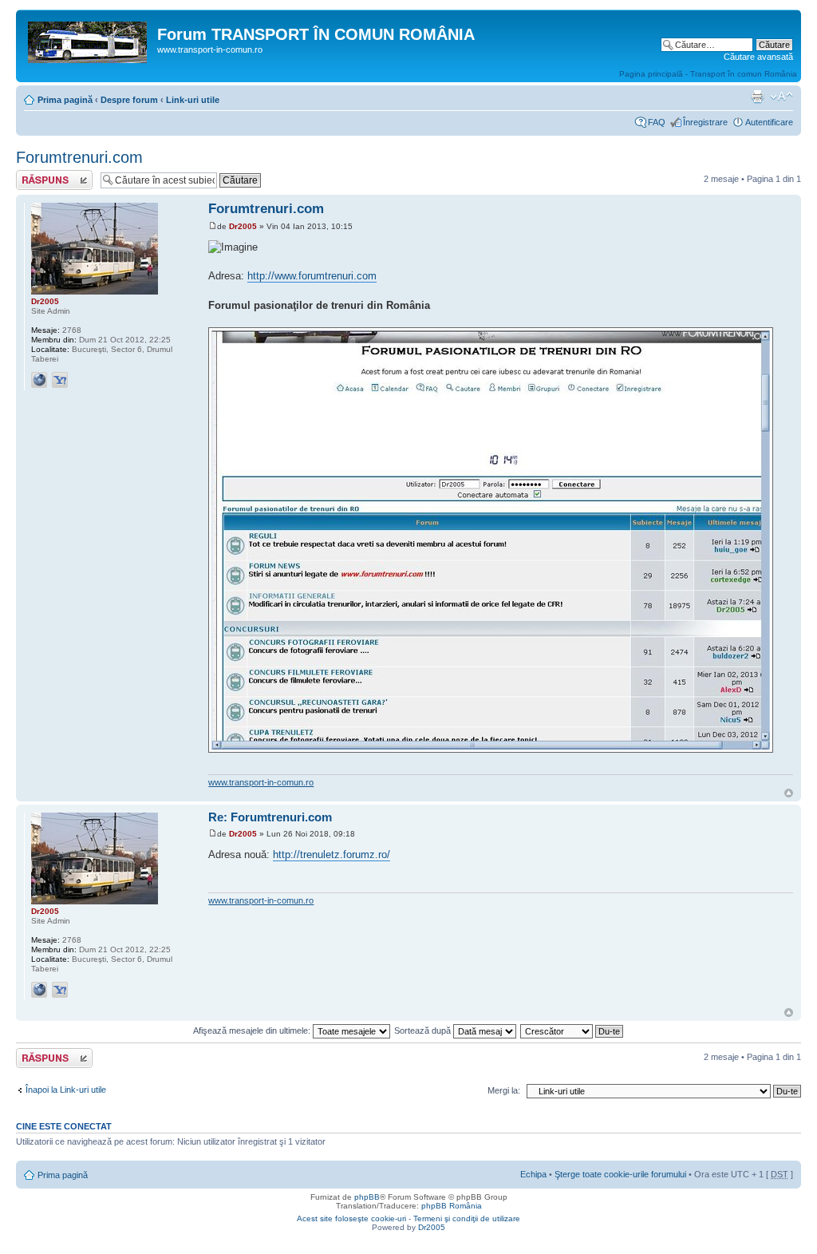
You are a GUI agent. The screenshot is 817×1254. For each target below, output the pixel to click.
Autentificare (769, 122)
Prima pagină (65, 100)
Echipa (533, 1174)
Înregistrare (705, 122)
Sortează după (423, 1030)
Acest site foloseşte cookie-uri (351, 1218)
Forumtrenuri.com (79, 157)
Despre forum (129, 100)
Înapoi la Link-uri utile (66, 1089)
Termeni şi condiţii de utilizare (466, 1218)
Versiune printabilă (757, 96)
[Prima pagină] (88, 39)
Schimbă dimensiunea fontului (781, 96)
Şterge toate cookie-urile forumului (620, 1174)
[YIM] (60, 380)
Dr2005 (243, 226)
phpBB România (451, 1205)
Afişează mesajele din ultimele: (253, 1030)
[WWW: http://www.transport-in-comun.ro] (39, 380)
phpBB (367, 1197)
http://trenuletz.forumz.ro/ (331, 854)
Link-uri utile (192, 100)
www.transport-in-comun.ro (261, 782)
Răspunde (36, 175)
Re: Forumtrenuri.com (270, 817)
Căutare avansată (758, 56)
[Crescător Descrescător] (572, 1030)
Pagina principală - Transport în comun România (708, 73)
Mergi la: (503, 1090)
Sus (788, 793)
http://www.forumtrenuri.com (312, 276)
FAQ (656, 122)
